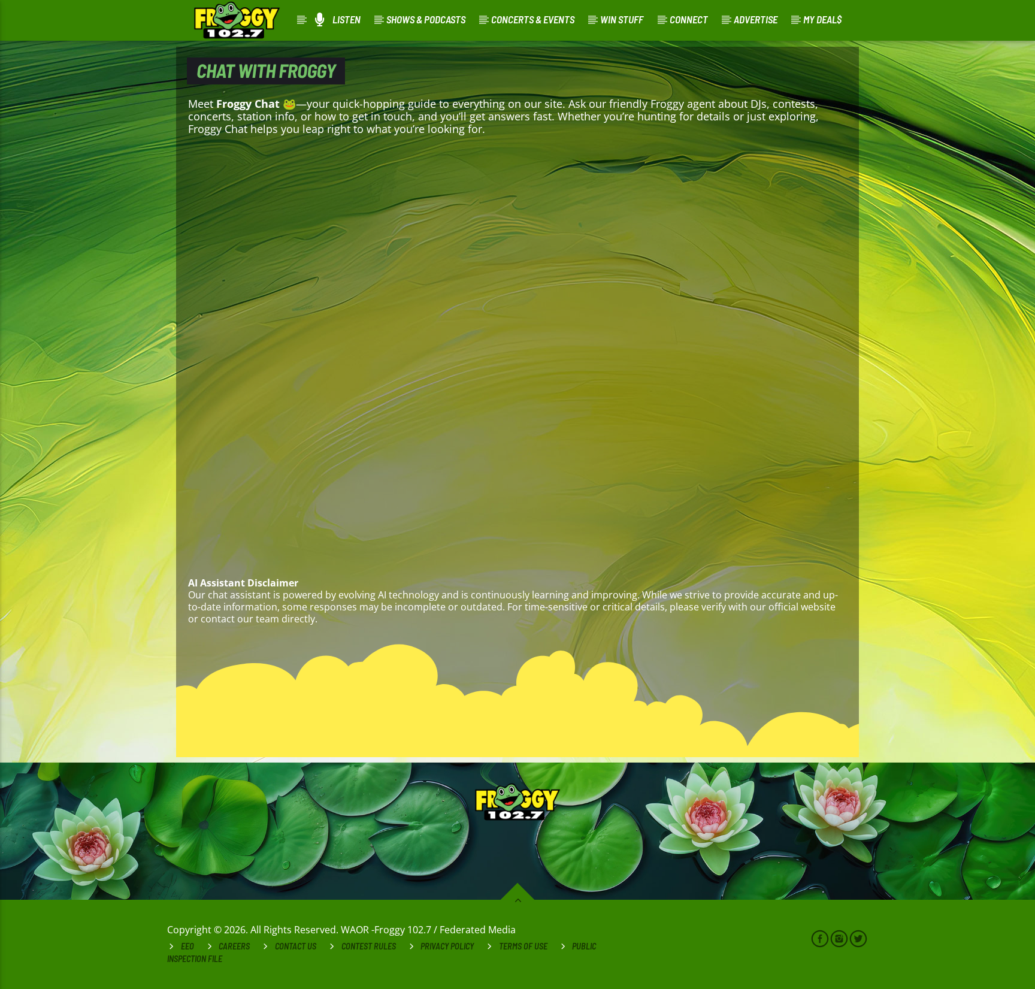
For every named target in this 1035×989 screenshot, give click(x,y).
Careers (234, 946)
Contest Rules (368, 946)
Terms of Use (523, 946)
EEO (187, 946)
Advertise (755, 19)
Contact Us (295, 946)
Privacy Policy (447, 946)
